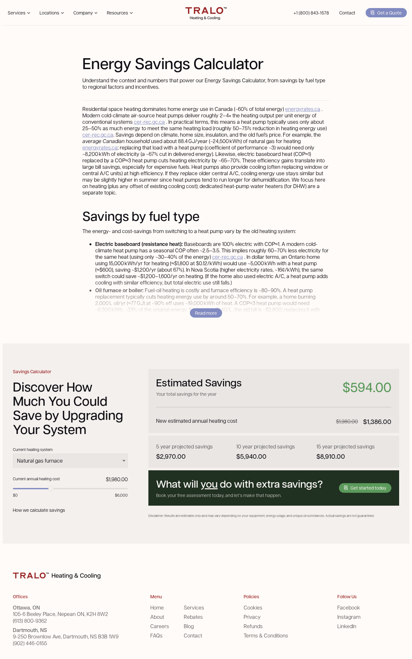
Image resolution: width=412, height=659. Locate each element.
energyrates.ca (302, 108)
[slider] (50, 488)
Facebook (348, 607)
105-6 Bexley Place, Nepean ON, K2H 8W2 (60, 614)
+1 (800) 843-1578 (311, 12)
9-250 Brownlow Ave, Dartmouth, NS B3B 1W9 (65, 636)
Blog (189, 626)
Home (157, 607)
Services (194, 607)
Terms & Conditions (266, 635)
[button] (18, 12)
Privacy (252, 616)
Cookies (253, 607)
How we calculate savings (39, 510)
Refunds (253, 626)
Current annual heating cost (36, 478)
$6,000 (121, 495)
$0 (15, 495)
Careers (159, 626)
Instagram (348, 616)
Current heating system (33, 449)
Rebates (193, 616)
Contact (347, 12)
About (157, 616)
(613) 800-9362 (30, 621)
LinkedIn (346, 626)
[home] (206, 13)
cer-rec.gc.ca (149, 121)
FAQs (156, 635)
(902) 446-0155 (30, 643)
